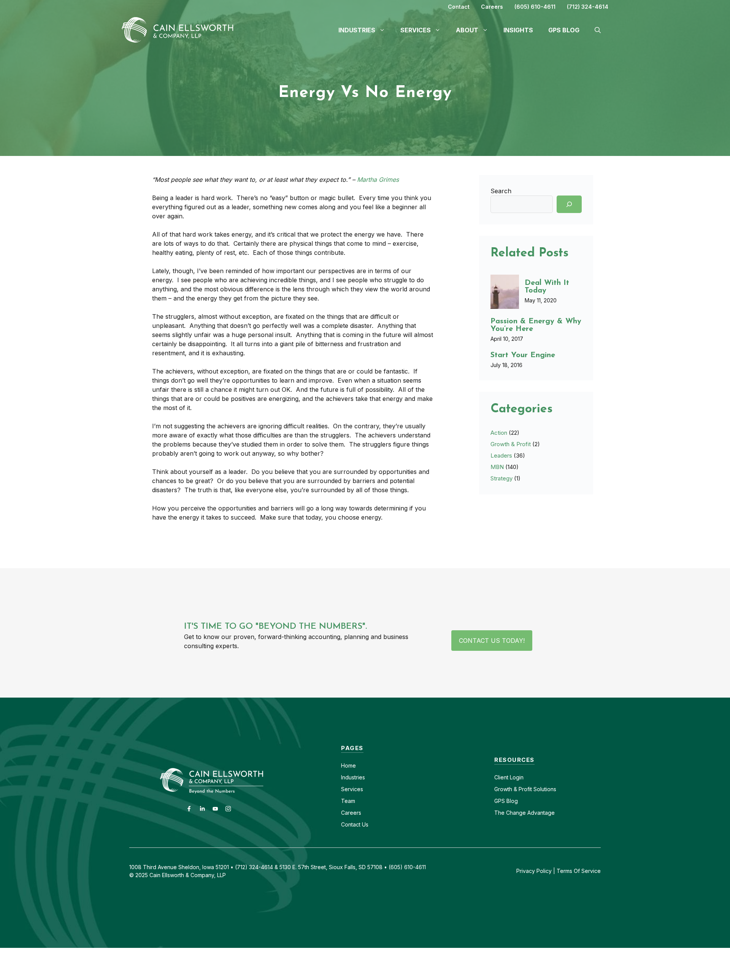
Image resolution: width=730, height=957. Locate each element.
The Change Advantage (524, 812)
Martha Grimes (378, 179)
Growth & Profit (510, 444)
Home (348, 765)
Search (500, 191)
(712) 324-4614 (587, 6)
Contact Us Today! (492, 640)
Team (348, 801)
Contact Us (354, 824)
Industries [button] (356, 30)
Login (516, 777)
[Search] (569, 204)
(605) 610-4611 (534, 6)
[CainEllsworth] (181, 29)
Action (498, 432)
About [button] (467, 30)
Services (352, 789)
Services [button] (415, 30)
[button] (597, 30)
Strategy (501, 478)
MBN (497, 467)
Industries (353, 777)
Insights (518, 30)
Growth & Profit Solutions (525, 789)
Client (501, 777)
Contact (459, 6)
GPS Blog (563, 30)
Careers (492, 6)
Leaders (501, 455)
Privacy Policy (534, 871)
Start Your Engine (522, 355)
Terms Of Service (579, 871)
